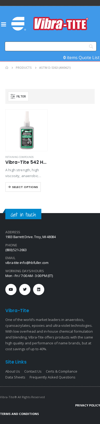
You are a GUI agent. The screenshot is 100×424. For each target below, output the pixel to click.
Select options (25, 187)
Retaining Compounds (19, 157)
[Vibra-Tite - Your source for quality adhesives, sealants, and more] (50, 23)
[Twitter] (24, 289)
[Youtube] (11, 289)
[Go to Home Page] (6, 68)
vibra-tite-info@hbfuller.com (27, 262)
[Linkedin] (38, 289)
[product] (26, 130)
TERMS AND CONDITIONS (19, 414)
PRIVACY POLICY (87, 405)
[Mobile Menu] (3, 24)
